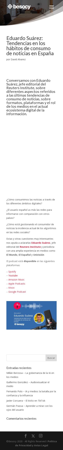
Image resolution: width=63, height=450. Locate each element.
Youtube (13, 275)
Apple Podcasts (16, 283)
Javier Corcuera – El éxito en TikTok (25, 400)
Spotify (12, 271)
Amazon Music (16, 279)
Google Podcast (17, 291)
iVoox (11, 287)
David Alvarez (18, 59)
